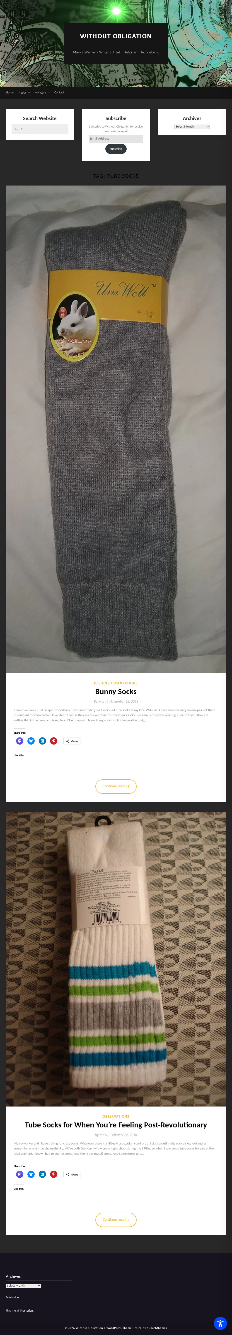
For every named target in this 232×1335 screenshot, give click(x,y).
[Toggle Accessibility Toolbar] (220, 1323)
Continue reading (116, 786)
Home (10, 92)
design (100, 683)
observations (124, 683)
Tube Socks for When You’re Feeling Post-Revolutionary (116, 1125)
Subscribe (116, 149)
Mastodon (12, 1297)
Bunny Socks (116, 692)
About (22, 93)
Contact (59, 92)
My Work (40, 93)
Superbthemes (157, 1328)
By (101, 702)
